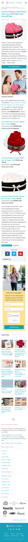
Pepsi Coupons (5, 490)
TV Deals (4, 454)
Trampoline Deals (6, 465)
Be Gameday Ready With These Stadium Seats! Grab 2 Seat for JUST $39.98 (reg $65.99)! (20, 353)
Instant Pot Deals (6, 459)
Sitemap (22, 535)
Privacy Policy (14, 535)
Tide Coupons (5, 479)
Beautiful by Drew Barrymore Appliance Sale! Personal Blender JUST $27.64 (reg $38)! (7, 373)
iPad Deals (4, 451)
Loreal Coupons (6, 487)
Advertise (19, 443)
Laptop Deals (5, 456)
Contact (12, 533)
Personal (4, 389)
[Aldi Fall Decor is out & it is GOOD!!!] (20, 402)
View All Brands (5, 493)
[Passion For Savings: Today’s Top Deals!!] (7, 383)
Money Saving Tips (13, 436)
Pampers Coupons (6, 484)
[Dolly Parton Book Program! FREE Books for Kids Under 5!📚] (7, 344)
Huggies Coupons (6, 482)
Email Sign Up (20, 533)
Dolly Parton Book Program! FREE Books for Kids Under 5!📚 (7, 353)
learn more (24, 20)
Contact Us (13, 443)
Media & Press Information (19, 520)
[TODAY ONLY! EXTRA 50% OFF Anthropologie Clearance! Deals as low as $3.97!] (20, 364)
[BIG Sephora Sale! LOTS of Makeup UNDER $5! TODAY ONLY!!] (7, 402)
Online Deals (8, 7)
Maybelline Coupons (7, 476)
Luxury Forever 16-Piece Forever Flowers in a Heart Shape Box (14, 105)
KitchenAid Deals (6, 462)
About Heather (5, 443)
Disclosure (6, 535)
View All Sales (5, 468)
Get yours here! (14, 67)
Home (3, 7)
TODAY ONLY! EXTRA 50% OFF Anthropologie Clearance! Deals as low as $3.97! (20, 373)
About (6, 533)
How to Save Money (6, 349)
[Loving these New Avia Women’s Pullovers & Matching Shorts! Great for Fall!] (20, 383)
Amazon (19, 60)
